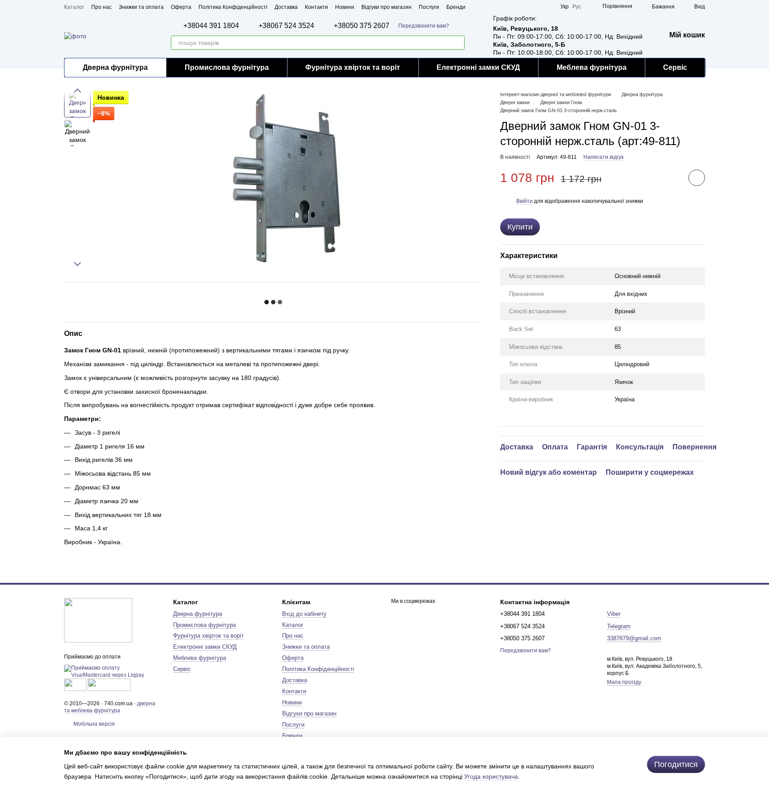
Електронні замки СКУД (478, 67)
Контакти (316, 7)
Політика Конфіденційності (232, 7)
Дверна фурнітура (115, 67)
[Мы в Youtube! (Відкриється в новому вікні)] (515, 6)
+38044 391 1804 (211, 25)
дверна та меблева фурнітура (109, 707)
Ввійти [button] (524, 201)
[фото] (98, 620)
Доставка (286, 7)
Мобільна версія (93, 724)
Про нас (101, 7)
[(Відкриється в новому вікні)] (75, 684)
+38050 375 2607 (361, 25)
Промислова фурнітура (227, 67)
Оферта (181, 7)
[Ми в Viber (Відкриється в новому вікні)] (547, 6)
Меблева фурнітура (592, 67)
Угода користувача (491, 776)
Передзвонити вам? (423, 26)
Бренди (455, 7)
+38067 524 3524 (286, 25)
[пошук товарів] (457, 43)
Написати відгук (603, 157)
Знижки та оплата (141, 7)
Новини (344, 7)
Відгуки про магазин (386, 7)
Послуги (429, 7)
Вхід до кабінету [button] (304, 613)
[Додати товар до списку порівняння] (672, 178)
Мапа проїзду (624, 682)
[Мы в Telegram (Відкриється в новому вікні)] (537, 6)
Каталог (74, 7)
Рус (576, 6)
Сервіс (675, 67)
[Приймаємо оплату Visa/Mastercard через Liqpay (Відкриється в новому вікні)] (112, 671)
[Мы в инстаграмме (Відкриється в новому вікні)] (526, 6)
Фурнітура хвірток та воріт (352, 67)
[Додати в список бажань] (696, 178)
